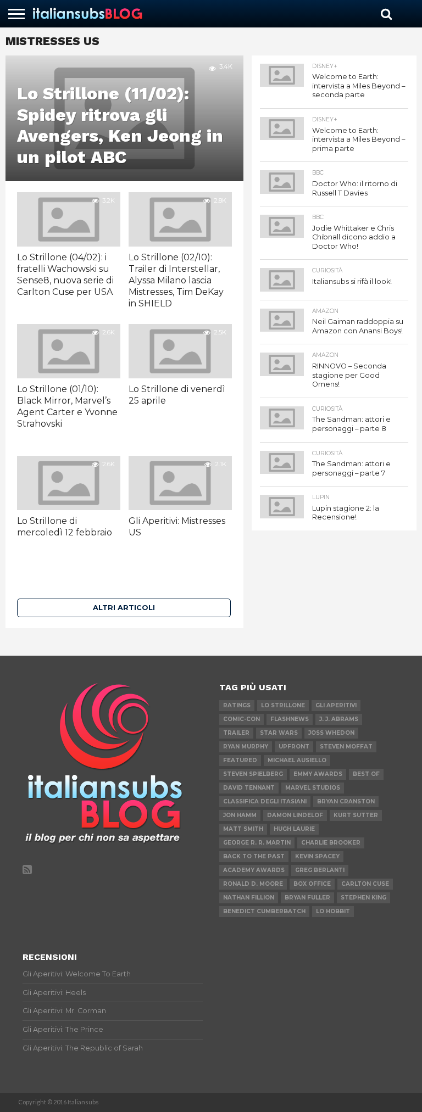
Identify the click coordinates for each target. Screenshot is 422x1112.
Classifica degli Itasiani (265, 801)
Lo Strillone (283, 705)
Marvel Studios (312, 787)
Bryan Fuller (307, 897)
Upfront (294, 746)
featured (240, 760)
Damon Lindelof (295, 815)
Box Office (312, 883)
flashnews (289, 719)
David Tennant (249, 787)
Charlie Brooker (330, 842)
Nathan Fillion (248, 897)
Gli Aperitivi (336, 705)
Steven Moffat (346, 746)
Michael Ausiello (297, 760)
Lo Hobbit (333, 911)
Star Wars (279, 732)
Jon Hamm (240, 815)
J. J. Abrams (338, 719)
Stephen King (363, 897)
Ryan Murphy (245, 746)
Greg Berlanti (320, 870)
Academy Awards (254, 870)
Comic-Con (241, 719)
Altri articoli (124, 608)
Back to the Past (254, 856)
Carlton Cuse (365, 883)
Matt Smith (243, 828)
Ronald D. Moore (253, 883)
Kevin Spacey (317, 856)
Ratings (237, 705)
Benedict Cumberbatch (264, 911)
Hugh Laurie (294, 828)
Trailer (236, 732)
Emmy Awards (317, 774)
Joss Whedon (331, 732)
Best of (366, 774)
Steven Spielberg (253, 774)
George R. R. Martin (257, 842)
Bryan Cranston (346, 801)
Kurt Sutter (356, 815)
